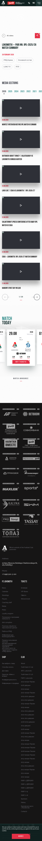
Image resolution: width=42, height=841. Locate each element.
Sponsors (24, 799)
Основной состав (25, 60)
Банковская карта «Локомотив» (27, 807)
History (23, 802)
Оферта (23, 595)
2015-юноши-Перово (28, 703)
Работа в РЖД (7, 631)
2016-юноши (25, 729)
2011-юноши (25, 773)
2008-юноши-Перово (28, 751)
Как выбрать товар (8, 663)
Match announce (21, 379)
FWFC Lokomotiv (27, 678)
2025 (10, 91)
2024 (16, 91)
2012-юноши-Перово (28, 682)
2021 (35, 91)
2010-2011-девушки (27, 718)
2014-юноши (25, 740)
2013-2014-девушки (27, 766)
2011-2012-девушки (27, 700)
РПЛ (17, 67)
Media (4, 606)
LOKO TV (7, 67)
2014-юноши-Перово (28, 744)
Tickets (24, 581)
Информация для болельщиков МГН (8, 635)
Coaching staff (7, 602)
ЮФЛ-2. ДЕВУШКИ (27, 788)
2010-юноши (25, 777)
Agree (21, 836)
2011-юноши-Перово (28, 769)
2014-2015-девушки (27, 711)
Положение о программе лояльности (10, 618)
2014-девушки (25, 725)
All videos (10, 35)
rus (34, 3)
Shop (4, 657)
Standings (5, 595)
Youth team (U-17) (27, 674)
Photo (4, 610)
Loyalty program (7, 613)
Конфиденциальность (9, 680)
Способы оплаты (7, 667)
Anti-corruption (7, 622)
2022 (29, 91)
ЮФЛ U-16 (24, 795)
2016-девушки (25, 685)
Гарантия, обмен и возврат (8, 675)
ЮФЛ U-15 (24, 791)
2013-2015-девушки (27, 736)
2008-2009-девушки (28, 722)
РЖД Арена (8, 60)
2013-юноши (25, 762)
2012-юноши (25, 689)
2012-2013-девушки (27, 715)
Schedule (24, 588)
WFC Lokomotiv (26, 671)
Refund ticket (25, 599)
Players (4, 599)
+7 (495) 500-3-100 (9, 574)
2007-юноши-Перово (28, 755)
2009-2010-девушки (27, 696)
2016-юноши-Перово (28, 733)
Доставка (5, 671)
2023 (22, 91)
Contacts (24, 811)
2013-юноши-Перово (28, 758)
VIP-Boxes (24, 591)
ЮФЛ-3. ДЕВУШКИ (27, 784)
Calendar (5, 591)
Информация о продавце (10, 683)
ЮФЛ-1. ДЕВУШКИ (27, 780)
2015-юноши (25, 707)
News (4, 588)
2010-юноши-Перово (28, 693)
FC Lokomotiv (7, 581)
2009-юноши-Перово (28, 747)
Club (23, 657)
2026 (4, 91)
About (23, 663)
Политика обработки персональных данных (9, 626)
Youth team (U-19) (27, 667)
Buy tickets (21, 362)
